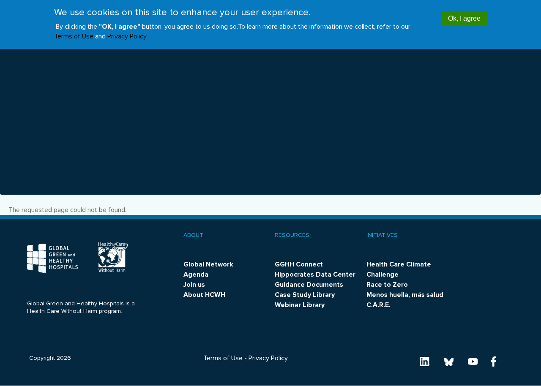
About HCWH (204, 295)
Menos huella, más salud (404, 295)
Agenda (195, 274)
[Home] (52, 258)
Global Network (208, 264)
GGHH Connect (299, 264)
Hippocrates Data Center (315, 274)
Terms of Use (73, 37)
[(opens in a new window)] (425, 361)
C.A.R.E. (378, 305)
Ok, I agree (464, 18)
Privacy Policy (126, 37)
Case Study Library (305, 295)
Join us (194, 284)
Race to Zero (387, 284)
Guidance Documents (309, 284)
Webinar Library (300, 305)
